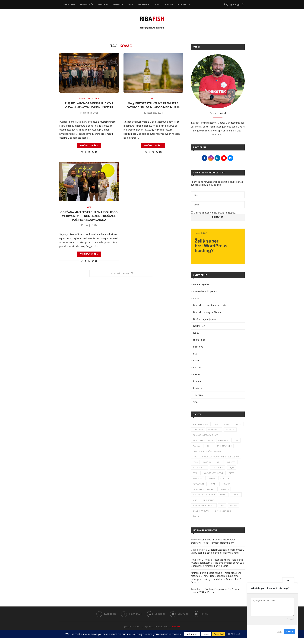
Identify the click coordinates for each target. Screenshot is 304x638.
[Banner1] (218, 247)
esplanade (223, 440)
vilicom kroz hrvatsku (204, 494)
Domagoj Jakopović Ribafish (206, 435)
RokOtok (118, 4)
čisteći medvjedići (223, 511)
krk (218, 462)
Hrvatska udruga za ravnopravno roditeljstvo (216, 457)
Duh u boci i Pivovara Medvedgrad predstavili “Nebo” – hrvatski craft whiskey (213, 541)
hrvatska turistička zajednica (207, 451)
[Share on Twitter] (89, 152)
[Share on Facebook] (85, 152)
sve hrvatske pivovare (203, 489)
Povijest (182, 4)
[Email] (238, 4)
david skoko (214, 429)
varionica (224, 489)
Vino (157, 4)
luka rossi (230, 462)
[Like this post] (82, 152)
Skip (279, 631)
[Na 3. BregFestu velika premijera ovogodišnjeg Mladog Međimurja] (153, 73)
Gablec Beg (68, 4)
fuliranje (197, 446)
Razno (169, 4)
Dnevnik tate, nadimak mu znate (209, 305)
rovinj (213, 484)
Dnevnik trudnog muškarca (207, 312)
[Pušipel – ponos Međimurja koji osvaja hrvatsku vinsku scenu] (89, 73)
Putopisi (103, 4)
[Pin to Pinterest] (93, 152)
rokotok (224, 478)
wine (222, 505)
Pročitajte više (88, 145)
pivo (195, 473)
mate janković (199, 467)
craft (239, 424)
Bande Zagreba (201, 284)
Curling (196, 298)
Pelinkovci (144, 4)
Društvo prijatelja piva (204, 319)
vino (195, 500)
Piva (130, 4)
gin (208, 446)
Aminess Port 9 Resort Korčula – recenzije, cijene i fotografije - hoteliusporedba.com (216, 574)
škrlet (196, 516)
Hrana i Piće (86, 4)
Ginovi (196, 332)
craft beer (198, 429)
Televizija (198, 394)
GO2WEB (175, 626)
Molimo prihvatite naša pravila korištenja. (214, 212)
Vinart (223, 494)
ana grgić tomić (201, 424)
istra (195, 462)
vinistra (236, 494)
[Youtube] (234, 4)
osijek (231, 467)
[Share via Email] (96, 152)
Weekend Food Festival (204, 505)
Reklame (197, 381)
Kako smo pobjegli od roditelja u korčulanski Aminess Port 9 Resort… (217, 564)
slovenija (226, 484)
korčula (207, 462)
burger (227, 424)
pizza (231, 473)
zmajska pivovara (201, 511)
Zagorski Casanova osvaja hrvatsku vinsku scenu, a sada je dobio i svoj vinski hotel (217, 551)
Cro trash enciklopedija (205, 291)
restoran (197, 478)
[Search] (243, 4)
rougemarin (199, 484)
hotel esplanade (223, 446)
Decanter (230, 429)
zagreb (233, 505)
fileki (236, 440)
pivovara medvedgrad (213, 473)
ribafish (211, 478)
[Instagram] (227, 4)
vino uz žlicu (209, 500)
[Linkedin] (231, 4)
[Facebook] (224, 4)
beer (216, 424)
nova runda (217, 467)
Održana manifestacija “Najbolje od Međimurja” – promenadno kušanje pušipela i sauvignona (89, 216)
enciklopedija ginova (203, 440)
